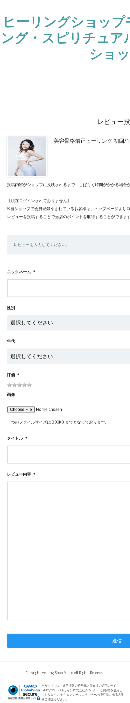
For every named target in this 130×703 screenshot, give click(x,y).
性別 (11, 307)
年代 (11, 341)
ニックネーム (19, 271)
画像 (11, 394)
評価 (11, 375)
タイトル (15, 438)
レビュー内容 (19, 474)
